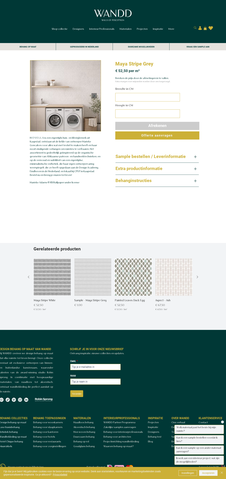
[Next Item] (94, 95)
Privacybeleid (60, 474)
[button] (205, 28)
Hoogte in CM (124, 105)
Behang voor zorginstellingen (49, 446)
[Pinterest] (14, 400)
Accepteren (208, 473)
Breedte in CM (124, 88)
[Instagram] (20, 400)
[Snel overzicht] (52, 277)
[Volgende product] (197, 277)
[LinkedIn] (26, 400)
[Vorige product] (28, 277)
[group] (113, 286)
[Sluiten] (222, 473)
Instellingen (188, 473)
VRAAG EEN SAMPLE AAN (197, 47)
